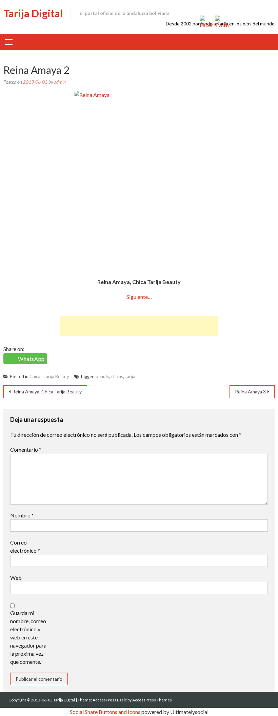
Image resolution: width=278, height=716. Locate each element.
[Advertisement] (139, 326)
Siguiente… (139, 296)
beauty (102, 376)
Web (16, 577)
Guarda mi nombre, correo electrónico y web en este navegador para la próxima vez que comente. (28, 637)
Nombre (22, 515)
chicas (117, 376)
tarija (130, 376)
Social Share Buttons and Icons (105, 712)
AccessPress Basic (110, 699)
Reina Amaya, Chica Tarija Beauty (47, 391)
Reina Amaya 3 (250, 391)
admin (60, 82)
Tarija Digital (33, 13)
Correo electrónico (25, 546)
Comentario (25, 449)
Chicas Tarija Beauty (49, 376)
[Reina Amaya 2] (139, 181)
